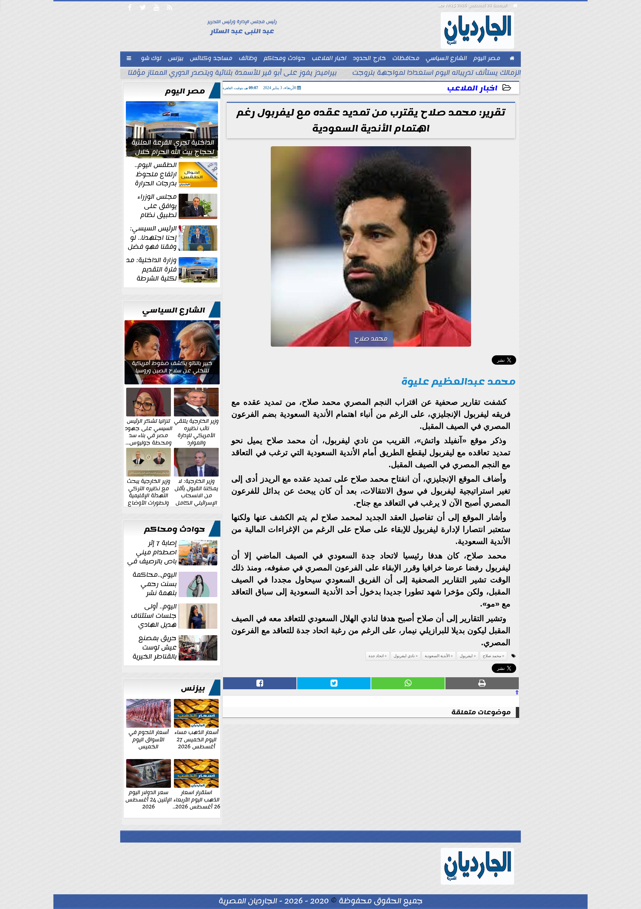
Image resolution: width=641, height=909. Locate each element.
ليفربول (466, 656)
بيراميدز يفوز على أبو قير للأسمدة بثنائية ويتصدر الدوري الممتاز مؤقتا (232, 73)
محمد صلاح (492, 656)
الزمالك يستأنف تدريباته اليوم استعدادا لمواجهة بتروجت (436, 73)
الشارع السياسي (173, 310)
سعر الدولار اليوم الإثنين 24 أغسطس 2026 (149, 799)
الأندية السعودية (437, 656)
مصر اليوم (185, 91)
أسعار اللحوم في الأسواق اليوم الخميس (149, 739)
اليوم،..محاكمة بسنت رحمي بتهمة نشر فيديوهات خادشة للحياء (176, 584)
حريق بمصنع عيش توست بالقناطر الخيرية (155, 647)
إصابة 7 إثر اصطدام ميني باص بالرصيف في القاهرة (173, 552)
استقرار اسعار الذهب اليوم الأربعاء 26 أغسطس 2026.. (196, 799)
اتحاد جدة (376, 656)
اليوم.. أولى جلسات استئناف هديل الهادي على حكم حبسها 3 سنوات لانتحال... (175, 615)
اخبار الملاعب (472, 88)
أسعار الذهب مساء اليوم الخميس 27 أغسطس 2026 (196, 739)
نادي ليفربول (404, 656)
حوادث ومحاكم (174, 529)
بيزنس (193, 688)
